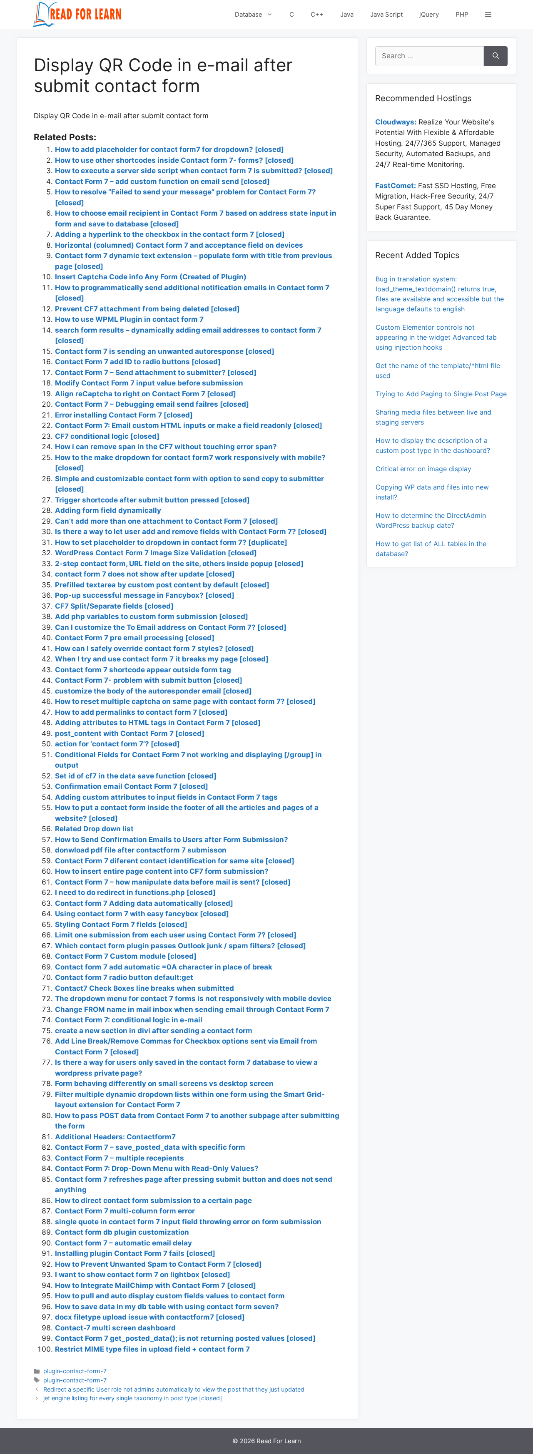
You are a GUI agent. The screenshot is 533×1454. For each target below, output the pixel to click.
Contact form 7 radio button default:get (124, 977)
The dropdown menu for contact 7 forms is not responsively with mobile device (193, 998)
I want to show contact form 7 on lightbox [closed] (142, 1274)
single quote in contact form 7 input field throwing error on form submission (188, 1222)
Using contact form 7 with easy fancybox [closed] (142, 914)
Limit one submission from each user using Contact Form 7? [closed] (175, 935)
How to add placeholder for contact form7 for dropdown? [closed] (169, 149)
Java (347, 14)
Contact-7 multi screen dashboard (115, 1328)
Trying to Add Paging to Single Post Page (441, 394)
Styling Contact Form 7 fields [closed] (121, 924)
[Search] (496, 56)
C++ (317, 14)
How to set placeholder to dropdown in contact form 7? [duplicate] (171, 542)
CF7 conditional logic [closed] (107, 436)
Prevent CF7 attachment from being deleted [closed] (147, 309)
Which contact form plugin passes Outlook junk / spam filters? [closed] (180, 946)
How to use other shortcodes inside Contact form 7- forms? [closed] (174, 160)
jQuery (429, 14)
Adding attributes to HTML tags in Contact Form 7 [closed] (158, 722)
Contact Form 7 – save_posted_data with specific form (150, 1147)
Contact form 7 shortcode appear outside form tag (143, 670)
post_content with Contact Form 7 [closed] (129, 733)
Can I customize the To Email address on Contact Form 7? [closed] (170, 627)
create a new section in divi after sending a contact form (153, 1030)
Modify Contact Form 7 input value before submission (149, 383)
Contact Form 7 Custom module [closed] (126, 956)
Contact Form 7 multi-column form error (125, 1211)
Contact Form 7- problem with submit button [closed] (148, 680)
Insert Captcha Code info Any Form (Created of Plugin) (151, 277)
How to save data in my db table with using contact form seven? (167, 1306)
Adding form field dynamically (108, 510)
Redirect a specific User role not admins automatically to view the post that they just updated (173, 1389)
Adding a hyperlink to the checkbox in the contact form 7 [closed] (170, 234)
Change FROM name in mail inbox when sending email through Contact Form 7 (192, 1009)
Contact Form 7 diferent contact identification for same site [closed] (174, 861)
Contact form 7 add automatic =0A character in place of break (163, 967)
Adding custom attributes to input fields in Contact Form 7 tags (166, 797)
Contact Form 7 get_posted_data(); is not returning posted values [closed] (185, 1338)
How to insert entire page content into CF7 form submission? (162, 871)
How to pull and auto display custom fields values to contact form (170, 1296)
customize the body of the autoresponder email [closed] (153, 691)
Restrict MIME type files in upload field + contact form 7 (152, 1349)
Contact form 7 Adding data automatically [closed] (144, 903)
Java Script (386, 14)
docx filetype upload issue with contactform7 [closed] (150, 1317)
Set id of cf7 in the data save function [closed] (136, 776)
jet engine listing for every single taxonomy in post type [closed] (132, 1398)
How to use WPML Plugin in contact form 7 (129, 319)
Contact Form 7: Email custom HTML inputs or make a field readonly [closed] (188, 425)
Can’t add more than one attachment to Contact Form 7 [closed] (166, 521)
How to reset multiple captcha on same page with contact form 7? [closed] (185, 701)
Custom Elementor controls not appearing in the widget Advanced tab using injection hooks (436, 337)
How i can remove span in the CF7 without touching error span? (166, 446)
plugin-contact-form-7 (75, 1370)
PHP (462, 14)
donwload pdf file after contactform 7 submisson (141, 850)
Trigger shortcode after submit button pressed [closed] (152, 500)
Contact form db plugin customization (122, 1232)
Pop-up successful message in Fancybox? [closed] (144, 595)
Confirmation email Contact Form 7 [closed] (131, 786)
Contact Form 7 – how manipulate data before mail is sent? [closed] (173, 882)
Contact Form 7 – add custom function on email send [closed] (162, 181)
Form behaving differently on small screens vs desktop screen (164, 1083)
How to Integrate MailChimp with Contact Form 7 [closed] (155, 1285)
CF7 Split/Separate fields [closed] (114, 606)
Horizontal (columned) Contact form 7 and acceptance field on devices (179, 245)
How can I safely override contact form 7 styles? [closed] (154, 648)
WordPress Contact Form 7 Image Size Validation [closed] (156, 553)
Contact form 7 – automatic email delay (123, 1243)
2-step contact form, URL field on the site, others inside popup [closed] (179, 563)
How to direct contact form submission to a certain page (153, 1200)
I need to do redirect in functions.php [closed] (135, 892)
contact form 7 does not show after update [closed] (145, 574)
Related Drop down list (94, 829)
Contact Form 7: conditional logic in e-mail (128, 1020)
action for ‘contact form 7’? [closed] (117, 744)
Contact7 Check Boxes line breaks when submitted (144, 988)
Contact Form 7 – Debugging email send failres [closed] (152, 404)
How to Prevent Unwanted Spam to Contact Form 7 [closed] (158, 1264)
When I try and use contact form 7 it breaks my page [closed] (162, 659)
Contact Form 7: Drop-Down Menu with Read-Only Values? (157, 1168)
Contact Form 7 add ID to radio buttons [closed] (138, 362)
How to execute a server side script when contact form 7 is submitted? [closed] (194, 171)
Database (248, 14)
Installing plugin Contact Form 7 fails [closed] (135, 1253)
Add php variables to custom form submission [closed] (151, 616)
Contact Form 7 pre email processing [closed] (134, 638)
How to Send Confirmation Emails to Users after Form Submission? (171, 839)
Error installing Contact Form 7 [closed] (124, 415)
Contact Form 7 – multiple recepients (119, 1158)
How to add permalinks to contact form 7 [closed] (141, 712)
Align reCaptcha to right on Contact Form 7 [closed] (145, 394)
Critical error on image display (423, 469)
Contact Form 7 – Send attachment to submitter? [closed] (156, 372)
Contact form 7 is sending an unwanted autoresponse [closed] (164, 351)
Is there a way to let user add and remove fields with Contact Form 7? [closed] (191, 531)
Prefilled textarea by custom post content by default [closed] (162, 585)
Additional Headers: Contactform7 (115, 1137)
